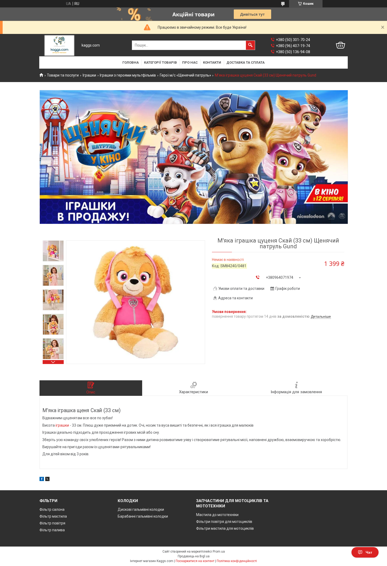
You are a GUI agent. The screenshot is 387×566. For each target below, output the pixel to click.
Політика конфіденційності (237, 561)
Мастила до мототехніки (217, 515)
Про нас (190, 62)
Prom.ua (219, 551)
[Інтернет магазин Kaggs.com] (59, 45)
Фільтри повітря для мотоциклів (224, 521)
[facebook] (41, 480)
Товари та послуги (63, 75)
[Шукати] (250, 45)
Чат (369, 552)
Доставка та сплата (245, 62)
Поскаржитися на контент (195, 561)
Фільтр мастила (53, 516)
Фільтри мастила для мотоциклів (225, 528)
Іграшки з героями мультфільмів (128, 75)
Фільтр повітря (52, 523)
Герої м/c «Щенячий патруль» (185, 75)
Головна (130, 62)
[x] (47, 480)
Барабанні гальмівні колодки (143, 516)
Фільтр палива (52, 530)
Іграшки (89, 75)
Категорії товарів (160, 62)
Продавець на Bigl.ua (194, 556)
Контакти (212, 62)
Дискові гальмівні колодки (141, 509)
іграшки (62, 425)
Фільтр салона (51, 509)
